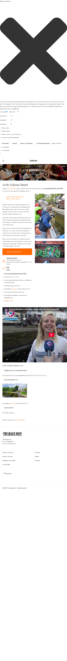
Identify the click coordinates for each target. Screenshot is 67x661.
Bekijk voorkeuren (26, 143)
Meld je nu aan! (8, 301)
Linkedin (37, 456)
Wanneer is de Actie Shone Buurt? (15, 370)
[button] (33, 51)
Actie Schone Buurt (11, 188)
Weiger (14, 143)
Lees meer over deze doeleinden (10, 137)
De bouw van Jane (7, 456)
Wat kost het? (8, 408)
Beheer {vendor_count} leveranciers (11, 134)
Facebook (37, 452)
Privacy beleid (6, 464)
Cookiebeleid (5, 147)
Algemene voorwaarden (8, 460)
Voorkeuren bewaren (43, 143)
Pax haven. (15, 289)
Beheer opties (5, 128)
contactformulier (20, 420)
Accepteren (5, 143)
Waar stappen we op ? (11, 380)
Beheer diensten (6, 131)
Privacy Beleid (5, 150)
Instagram (37, 460)
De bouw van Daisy (7, 452)
